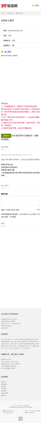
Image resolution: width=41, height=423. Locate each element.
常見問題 (3, 388)
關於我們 (3, 382)
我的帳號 (3, 391)
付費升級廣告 (5, 393)
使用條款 (3, 386)
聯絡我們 (3, 395)
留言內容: (4, 194)
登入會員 (27, 159)
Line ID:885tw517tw (8, 412)
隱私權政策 (4, 384)
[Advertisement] (20, 81)
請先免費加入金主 (26, 214)
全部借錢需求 (10, 13)
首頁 (3, 13)
